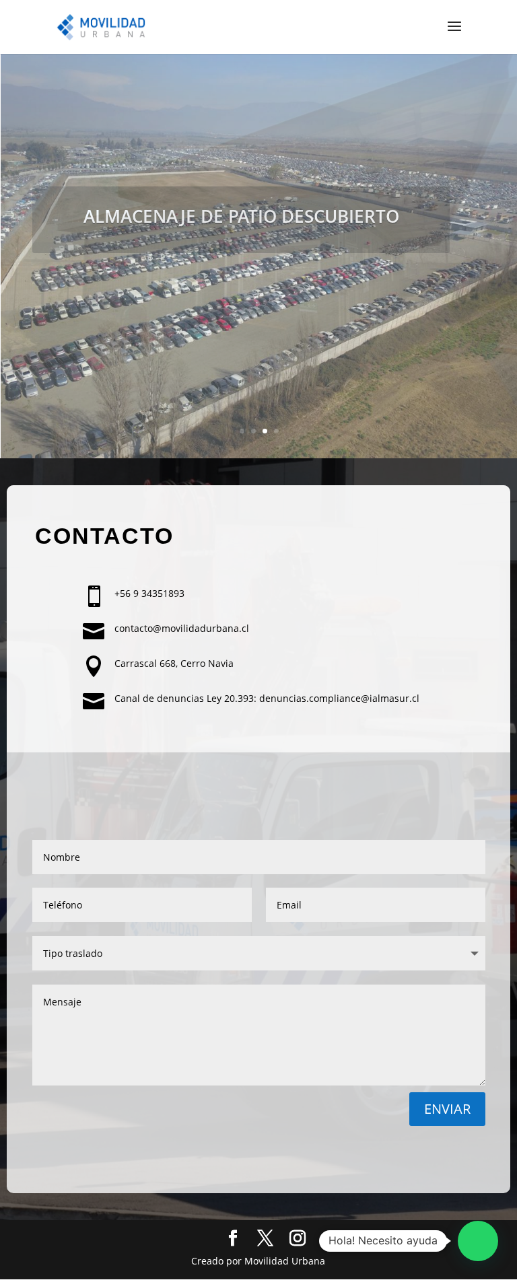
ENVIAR (447, 1109)
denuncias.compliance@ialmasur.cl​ (339, 698)
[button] (478, 1241)
